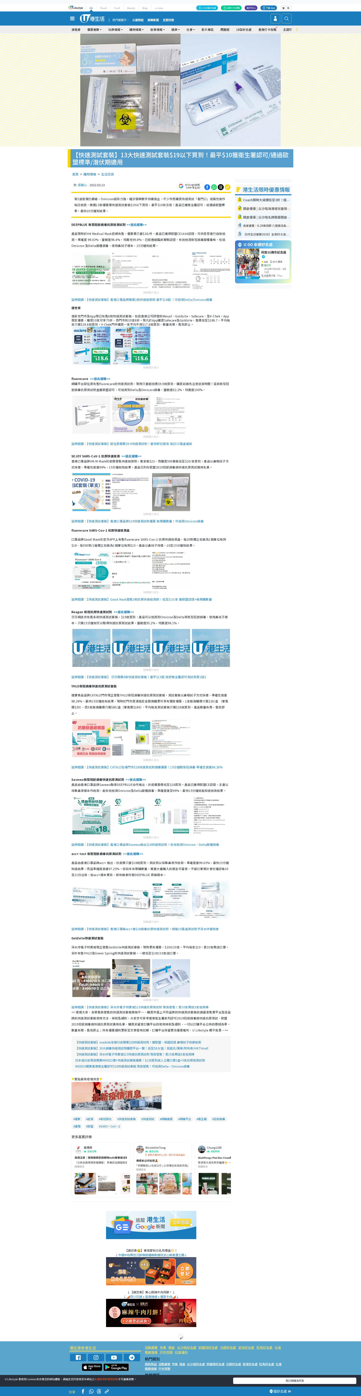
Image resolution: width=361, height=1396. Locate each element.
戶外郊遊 (166, 1352)
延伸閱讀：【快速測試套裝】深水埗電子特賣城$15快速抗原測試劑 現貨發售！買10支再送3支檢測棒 (140, 1007)
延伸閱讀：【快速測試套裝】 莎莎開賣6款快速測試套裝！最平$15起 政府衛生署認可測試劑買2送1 (138, 677)
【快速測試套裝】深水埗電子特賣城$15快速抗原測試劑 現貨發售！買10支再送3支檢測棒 (134, 1054)
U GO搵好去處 (209, 7)
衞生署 (202, 1119)
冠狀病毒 (219, 1119)
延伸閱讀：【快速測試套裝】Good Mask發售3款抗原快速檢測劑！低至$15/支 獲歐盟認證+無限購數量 (141, 599)
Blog (145, 8)
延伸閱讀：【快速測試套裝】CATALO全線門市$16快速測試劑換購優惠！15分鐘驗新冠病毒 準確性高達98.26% (147, 767)
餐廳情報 (151, 1352)
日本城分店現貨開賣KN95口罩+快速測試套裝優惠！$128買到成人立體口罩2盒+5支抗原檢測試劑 (140, 1060)
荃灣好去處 (246, 1347)
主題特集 (289, 29)
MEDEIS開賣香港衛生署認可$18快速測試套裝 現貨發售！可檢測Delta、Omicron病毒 (132, 1066)
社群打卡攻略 (233, 7)
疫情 (90, 1119)
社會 (278, 1347)
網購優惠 (167, 1119)
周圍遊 (224, 29)
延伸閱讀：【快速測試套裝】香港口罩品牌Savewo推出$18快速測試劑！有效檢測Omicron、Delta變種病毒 (145, 844)
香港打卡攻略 (267, 29)
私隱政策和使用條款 (106, 1379)
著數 (77, 1119)
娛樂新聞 (153, 20)
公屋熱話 (138, 20)
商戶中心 (251, 7)
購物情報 (89, 174)
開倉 (171, 1347)
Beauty (131, 8)
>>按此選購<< (137, 224)
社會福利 (181, 1352)
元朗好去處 (228, 1347)
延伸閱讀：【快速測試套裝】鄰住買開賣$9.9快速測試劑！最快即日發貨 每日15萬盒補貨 (131, 443)
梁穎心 (82, 185)
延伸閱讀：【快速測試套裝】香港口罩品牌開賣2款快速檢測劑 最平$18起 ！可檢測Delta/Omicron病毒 (141, 299)
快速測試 (148, 1119)
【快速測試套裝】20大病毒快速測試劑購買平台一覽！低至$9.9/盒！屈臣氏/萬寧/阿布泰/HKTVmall (141, 1048)
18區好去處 (244, 29)
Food (117, 8)
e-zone (159, 8)
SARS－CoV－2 (110, 1126)
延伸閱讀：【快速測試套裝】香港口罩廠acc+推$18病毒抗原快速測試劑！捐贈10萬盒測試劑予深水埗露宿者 (145, 929)
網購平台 (185, 1119)
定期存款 (168, 20)
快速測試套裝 (127, 1119)
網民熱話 (151, 1364)
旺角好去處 (264, 1347)
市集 (163, 1347)
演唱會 (75, 29)
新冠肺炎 (106, 1119)
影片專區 (208, 29)
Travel (103, 8)
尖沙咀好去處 (186, 1347)
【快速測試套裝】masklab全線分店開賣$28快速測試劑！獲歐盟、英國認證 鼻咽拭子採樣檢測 (138, 1042)
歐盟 (90, 1126)
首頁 (75, 174)
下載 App (270, 7)
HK (91, 8)
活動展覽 (151, 1347)
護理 (77, 1126)
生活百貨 (107, 174)
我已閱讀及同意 (295, 1380)
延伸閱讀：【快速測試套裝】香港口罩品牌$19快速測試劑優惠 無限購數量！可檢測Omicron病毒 (137, 521)
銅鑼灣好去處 (208, 1347)
